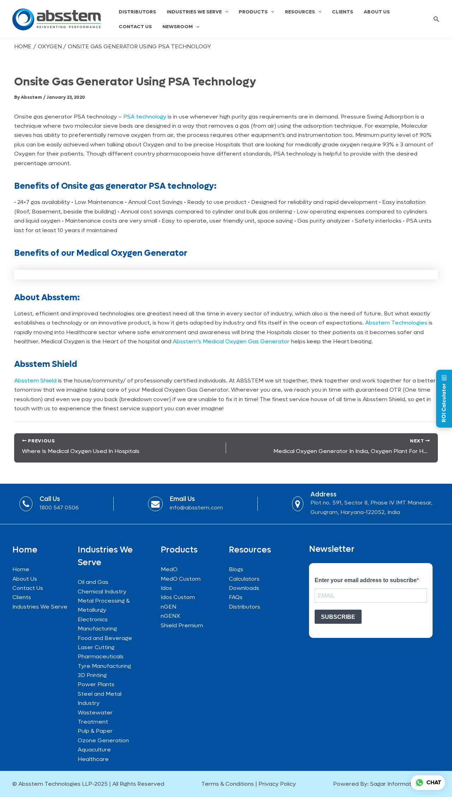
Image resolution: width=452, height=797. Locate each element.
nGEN (168, 606)
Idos (166, 588)
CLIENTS (342, 11)
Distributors (244, 606)
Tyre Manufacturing (104, 666)
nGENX (170, 616)
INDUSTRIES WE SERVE (194, 11)
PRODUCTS (253, 11)
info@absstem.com (196, 507)
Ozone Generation (103, 740)
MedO (169, 569)
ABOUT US (377, 11)
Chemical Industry (102, 591)
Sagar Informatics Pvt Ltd (405, 783)
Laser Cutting (96, 647)
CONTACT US (135, 26)
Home (20, 569)
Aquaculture (94, 749)
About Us (24, 578)
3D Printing (92, 675)
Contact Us (27, 588)
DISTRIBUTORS (137, 11)
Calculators (244, 578)
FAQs (236, 597)
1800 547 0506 (59, 507)
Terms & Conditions (227, 783)
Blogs (236, 569)
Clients (21, 597)
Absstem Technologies (396, 322)
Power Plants (96, 684)
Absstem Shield (35, 380)
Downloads (244, 588)
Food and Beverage (105, 638)
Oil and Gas (93, 582)
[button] (225, 12)
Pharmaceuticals (101, 656)
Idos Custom (178, 597)
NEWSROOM (177, 26)
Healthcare (93, 759)
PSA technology (144, 116)
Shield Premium (182, 625)
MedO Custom (181, 578)
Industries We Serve (39, 606)
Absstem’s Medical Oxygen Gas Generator (231, 341)
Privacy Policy (277, 783)
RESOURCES (300, 11)
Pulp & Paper (95, 731)
